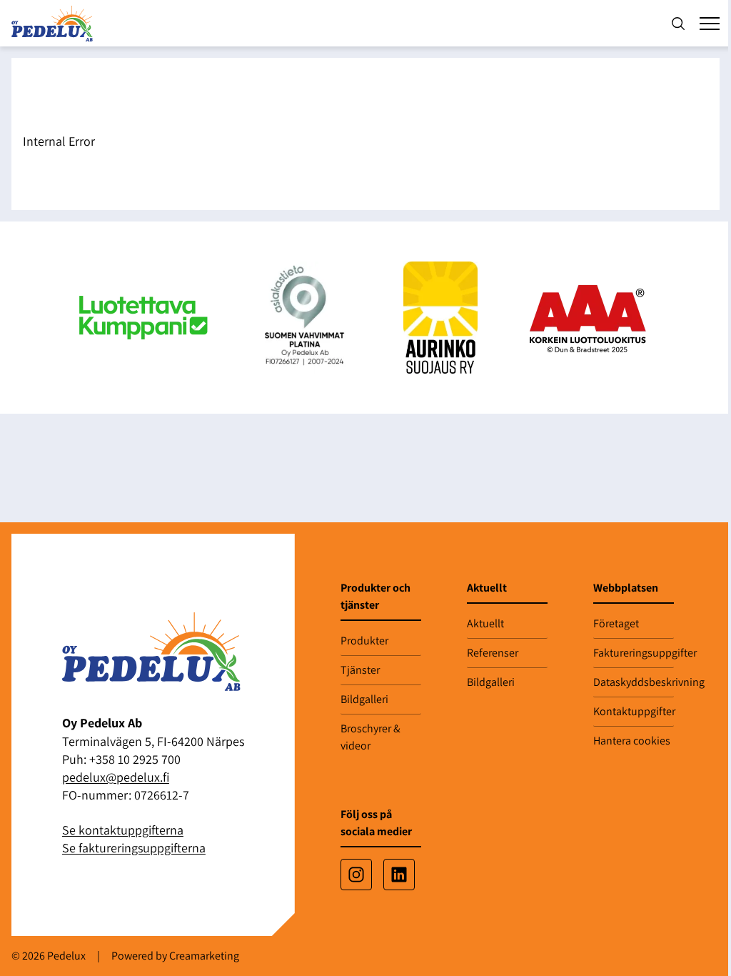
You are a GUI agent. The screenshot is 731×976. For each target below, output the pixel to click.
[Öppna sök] (678, 23)
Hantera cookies (631, 740)
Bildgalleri (364, 699)
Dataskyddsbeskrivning (633, 681)
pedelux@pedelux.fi (115, 777)
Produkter (364, 640)
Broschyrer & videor (370, 737)
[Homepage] (55, 23)
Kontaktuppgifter (633, 711)
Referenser (492, 652)
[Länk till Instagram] (356, 874)
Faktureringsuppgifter (633, 652)
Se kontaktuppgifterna (122, 830)
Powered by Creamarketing (175, 955)
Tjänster (360, 669)
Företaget (616, 623)
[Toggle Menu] (709, 23)
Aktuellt (485, 623)
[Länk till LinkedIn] (399, 874)
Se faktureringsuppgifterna (134, 848)
